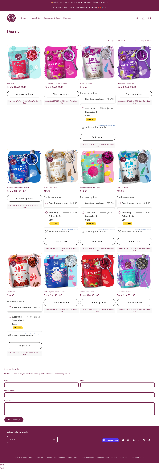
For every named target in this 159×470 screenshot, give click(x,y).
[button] (25, 18)
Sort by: (110, 40)
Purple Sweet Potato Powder (126, 83)
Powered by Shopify (44, 458)
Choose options (24, 94)
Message (8, 400)
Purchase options (88, 93)
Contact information (119, 457)
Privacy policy (73, 457)
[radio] (83, 99)
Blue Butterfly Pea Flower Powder (18, 188)
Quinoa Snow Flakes (50, 188)
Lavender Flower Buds (124, 292)
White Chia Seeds (86, 83)
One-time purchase (94, 99)
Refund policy (59, 457)
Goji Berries (11, 292)
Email (83, 380)
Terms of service (87, 457)
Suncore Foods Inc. (28, 458)
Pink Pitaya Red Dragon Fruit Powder (55, 83)
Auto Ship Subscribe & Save (91, 113)
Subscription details (95, 127)
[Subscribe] (54, 439)
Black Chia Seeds (122, 188)
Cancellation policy (137, 457)
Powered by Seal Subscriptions (107, 125)
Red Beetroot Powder (87, 292)
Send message (14, 419)
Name (6, 380)
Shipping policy (103, 457)
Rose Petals (10, 83)
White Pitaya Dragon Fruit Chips (54, 292)
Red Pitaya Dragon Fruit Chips (90, 188)
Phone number (9, 390)
